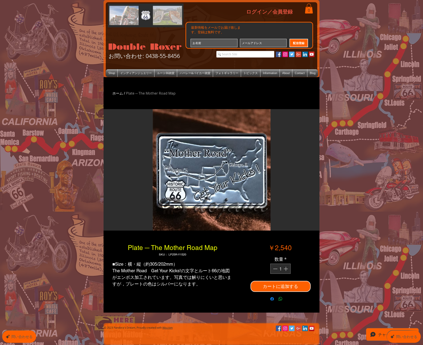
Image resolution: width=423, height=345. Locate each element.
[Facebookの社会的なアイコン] (278, 54)
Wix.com (167, 327)
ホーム (117, 93)
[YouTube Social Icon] (311, 54)
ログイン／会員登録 (269, 11)
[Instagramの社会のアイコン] (285, 54)
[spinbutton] (280, 269)
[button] (309, 8)
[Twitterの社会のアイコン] (292, 54)
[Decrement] (274, 269)
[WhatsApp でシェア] (280, 299)
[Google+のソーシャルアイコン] (298, 54)
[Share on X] (288, 299)
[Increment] (286, 269)
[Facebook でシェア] (272, 299)
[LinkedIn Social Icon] (305, 54)
